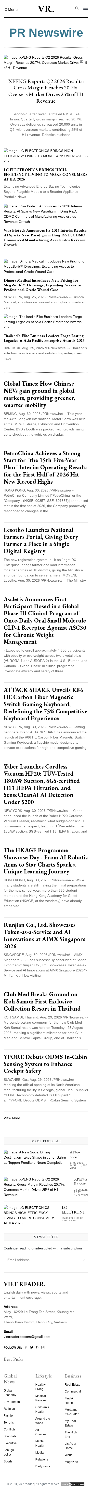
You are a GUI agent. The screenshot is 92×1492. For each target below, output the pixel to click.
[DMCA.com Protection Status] (72, 1484)
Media (39, 1452)
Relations (41, 1459)
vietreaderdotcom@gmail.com (27, 1337)
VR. (46, 8)
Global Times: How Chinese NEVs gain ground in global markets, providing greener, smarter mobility (40, 394)
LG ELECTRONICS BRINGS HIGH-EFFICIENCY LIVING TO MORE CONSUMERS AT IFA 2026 (46, 174)
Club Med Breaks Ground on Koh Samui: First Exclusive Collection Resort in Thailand (42, 1001)
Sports (8, 1461)
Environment (12, 1402)
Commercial (73, 1391)
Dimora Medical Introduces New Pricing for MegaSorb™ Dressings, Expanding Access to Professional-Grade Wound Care (42, 285)
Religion (9, 1408)
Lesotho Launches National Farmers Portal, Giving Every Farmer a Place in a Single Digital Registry (41, 540)
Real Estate (72, 1384)
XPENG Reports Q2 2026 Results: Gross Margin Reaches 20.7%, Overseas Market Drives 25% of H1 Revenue (46, 91)
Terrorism (10, 1422)
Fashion (9, 1415)
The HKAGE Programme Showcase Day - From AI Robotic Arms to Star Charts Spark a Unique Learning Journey (46, 860)
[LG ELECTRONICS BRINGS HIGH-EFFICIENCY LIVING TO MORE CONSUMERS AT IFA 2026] (46, 156)
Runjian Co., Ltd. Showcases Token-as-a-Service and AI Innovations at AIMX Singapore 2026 (45, 935)
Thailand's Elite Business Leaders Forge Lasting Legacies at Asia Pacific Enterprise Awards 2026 (44, 338)
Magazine (71, 1462)
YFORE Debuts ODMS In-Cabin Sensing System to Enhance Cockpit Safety (45, 1064)
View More (12, 1118)
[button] (10, 9)
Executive (10, 1443)
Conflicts (9, 1429)
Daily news (42, 1466)
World (69, 1455)
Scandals (10, 1436)
